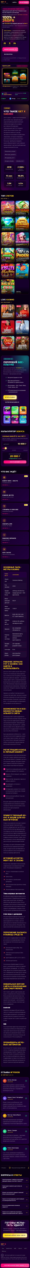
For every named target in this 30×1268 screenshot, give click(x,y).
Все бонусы (8, 54)
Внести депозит (15, 462)
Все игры (4, 198)
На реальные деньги (12, 402)
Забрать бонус (9, 49)
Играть (25, 1262)
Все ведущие (5, 302)
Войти (14, 2)
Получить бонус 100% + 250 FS (15, 1235)
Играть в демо (10, 397)
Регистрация (24, 2)
